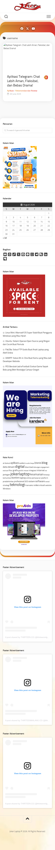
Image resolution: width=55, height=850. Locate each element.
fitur (10, 470)
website (48, 485)
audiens (22, 463)
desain (11, 466)
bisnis (38, 462)
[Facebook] (22, 28)
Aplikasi (10, 91)
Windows (7, 488)
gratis (20, 470)
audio (28, 463)
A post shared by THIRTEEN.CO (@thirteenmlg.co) (28, 637)
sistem (31, 481)
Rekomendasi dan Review (26, 91)
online (28, 478)
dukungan (36, 467)
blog (44, 463)
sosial (47, 482)
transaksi (29, 485)
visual (42, 485)
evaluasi (5, 471)
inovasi (26, 471)
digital (20, 466)
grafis (15, 470)
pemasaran (36, 478)
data (5, 466)
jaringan (6, 474)
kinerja (47, 475)
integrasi (32, 470)
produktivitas (8, 481)
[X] (27, 28)
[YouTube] (33, 28)
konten (15, 477)
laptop (23, 477)
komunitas (7, 478)
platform (44, 478)
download (29, 467)
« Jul (5, 238)
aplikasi (14, 462)
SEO (26, 481)
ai (3, 463)
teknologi (17, 484)
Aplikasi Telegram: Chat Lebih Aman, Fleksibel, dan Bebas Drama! (23, 81)
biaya (32, 463)
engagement (45, 467)
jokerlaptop (20, 474)
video (36, 485)
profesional (19, 481)
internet (41, 470)
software (40, 481)
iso (46, 471)
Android (7, 463)
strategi (6, 485)
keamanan (36, 474)
